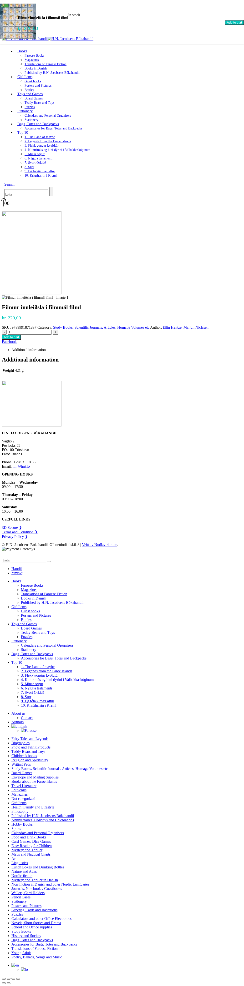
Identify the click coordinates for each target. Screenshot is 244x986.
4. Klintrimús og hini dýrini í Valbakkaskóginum (57, 150)
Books (22, 51)
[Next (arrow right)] (8, 983)
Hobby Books (22, 824)
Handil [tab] (16, 569)
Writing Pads (21, 764)
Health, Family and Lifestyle (32, 807)
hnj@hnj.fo (21, 466)
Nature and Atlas (24, 871)
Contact (27, 718)
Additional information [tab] (28, 350)
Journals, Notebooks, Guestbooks (36, 889)
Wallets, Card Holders (28, 893)
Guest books (33, 81)
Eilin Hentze (172, 327)
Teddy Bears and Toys (39, 102)
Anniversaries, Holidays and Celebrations (42, 820)
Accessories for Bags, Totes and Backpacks (53, 128)
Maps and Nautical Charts (31, 854)
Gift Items (24, 77)
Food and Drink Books (28, 837)
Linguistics (19, 863)
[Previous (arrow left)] (4, 983)
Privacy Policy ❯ (15, 537)
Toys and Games (30, 94)
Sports (16, 829)
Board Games (34, 98)
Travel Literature (23, 786)
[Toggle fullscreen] (8, 979)
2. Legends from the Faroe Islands (48, 141)
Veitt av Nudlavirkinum (99, 545)
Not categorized (23, 799)
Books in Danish (36, 68)
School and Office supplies (31, 927)
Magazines (32, 60)
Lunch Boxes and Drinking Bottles (37, 867)
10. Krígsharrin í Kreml (41, 175)
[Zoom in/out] (4, 979)
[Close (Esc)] (18, 979)
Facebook (9, 342)
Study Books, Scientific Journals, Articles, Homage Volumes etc (101, 327)
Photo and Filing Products (31, 747)
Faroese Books (34, 55)
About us (18, 713)
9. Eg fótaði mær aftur (40, 171)
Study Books (21, 931)
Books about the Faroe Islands (34, 781)
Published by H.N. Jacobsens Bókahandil (52, 72)
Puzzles (26, 637)
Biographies (20, 743)
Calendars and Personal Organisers (48, 115)
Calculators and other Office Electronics (41, 919)
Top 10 (22, 132)
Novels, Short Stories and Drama (36, 923)
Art (13, 859)
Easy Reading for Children (31, 846)
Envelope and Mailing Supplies (35, 777)
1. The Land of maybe (40, 137)
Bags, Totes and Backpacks (38, 124)
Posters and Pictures (38, 85)
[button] (9, 184)
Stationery (25, 111)
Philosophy (19, 811)
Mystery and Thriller (26, 850)
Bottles (26, 620)
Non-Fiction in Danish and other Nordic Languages (50, 884)
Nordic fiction (21, 876)
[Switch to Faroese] (28, 730)
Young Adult (21, 953)
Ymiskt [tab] (16, 573)
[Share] (13, 979)
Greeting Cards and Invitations (34, 910)
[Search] (51, 191)
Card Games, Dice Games (31, 841)
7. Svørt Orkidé (35, 162)
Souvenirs (18, 790)
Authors (17, 722)
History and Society (26, 936)
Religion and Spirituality (29, 760)
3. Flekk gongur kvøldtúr (42, 145)
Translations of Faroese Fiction (45, 64)
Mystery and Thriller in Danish (34, 880)
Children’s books (24, 756)
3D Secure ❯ (12, 527)
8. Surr (29, 167)
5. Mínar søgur (35, 154)
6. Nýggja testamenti (38, 158)
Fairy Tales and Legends (29, 739)
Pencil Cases (20, 897)
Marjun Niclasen (195, 327)
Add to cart (234, 22)
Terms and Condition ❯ (20, 532)
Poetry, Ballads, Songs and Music (36, 957)
